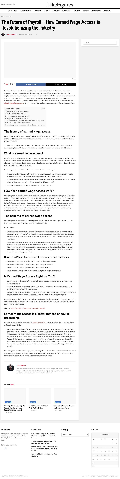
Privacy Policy (115, 476)
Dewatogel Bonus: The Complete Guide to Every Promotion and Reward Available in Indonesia (14, 408)
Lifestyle (37, 11)
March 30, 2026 (58, 410)
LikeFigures (60, 4)
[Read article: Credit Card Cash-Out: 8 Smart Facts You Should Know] (40, 396)
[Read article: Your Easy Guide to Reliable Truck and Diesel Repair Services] (65, 396)
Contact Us (85, 476)
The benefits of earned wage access (18, 118)
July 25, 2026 (33, 410)
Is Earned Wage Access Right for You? (18, 123)
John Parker (11, 34)
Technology (66, 11)
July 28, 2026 (8, 412)
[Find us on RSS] (12, 448)
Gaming (46, 11)
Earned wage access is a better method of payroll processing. (26, 125)
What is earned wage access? (16, 114)
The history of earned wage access (17, 111)
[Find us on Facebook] (2, 448)
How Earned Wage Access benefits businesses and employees (26, 120)
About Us (92, 476)
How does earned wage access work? (18, 116)
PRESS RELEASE (96, 11)
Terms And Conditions (103, 476)
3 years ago (21, 34)
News (15, 11)
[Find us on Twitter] (5, 448)
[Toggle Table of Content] (42, 108)
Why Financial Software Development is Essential (28, 308)
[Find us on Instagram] (8, 448)
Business (77, 11)
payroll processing (39, 323)
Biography (56, 11)
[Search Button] (118, 11)
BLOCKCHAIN (107, 11)
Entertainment (26, 11)
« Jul (93, 466)
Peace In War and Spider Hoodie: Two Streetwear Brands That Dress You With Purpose (43, 436)
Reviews (86, 11)
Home (10, 11)
